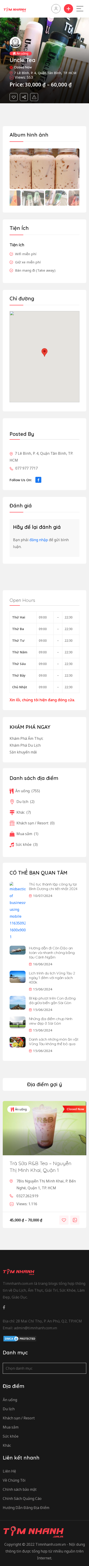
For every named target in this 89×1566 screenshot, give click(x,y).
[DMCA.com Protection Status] (20, 1339)
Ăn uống (22, 53)
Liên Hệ (9, 1471)
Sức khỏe (27, 844)
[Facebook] (38, 480)
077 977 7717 (26, 468)
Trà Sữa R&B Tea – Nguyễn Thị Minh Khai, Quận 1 (40, 1167)
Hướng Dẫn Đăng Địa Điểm (26, 1507)
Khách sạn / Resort (35, 823)
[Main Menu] (80, 8)
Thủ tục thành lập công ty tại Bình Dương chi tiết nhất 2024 (53, 886)
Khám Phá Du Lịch (25, 745)
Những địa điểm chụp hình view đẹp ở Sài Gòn (50, 1021)
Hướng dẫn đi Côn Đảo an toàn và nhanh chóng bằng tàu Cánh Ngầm (52, 952)
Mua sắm (27, 833)
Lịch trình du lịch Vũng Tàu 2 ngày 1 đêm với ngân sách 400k (52, 977)
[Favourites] (14, 97)
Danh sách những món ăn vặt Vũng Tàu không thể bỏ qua (53, 1041)
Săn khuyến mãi (23, 752)
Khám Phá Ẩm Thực (26, 738)
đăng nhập (38, 539)
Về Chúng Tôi (14, 1480)
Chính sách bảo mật (20, 1489)
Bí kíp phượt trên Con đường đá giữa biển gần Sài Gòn (52, 1000)
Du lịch (25, 801)
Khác (23, 812)
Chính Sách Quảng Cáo (22, 1498)
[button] (73, 201)
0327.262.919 (27, 1195)
